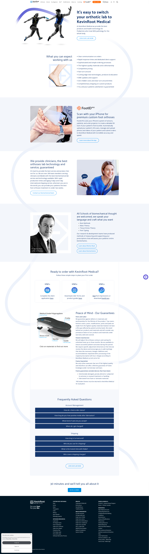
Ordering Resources (103, 523)
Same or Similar (79, 532)
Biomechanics (101, 517)
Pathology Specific (57, 516)
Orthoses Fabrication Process (60, 536)
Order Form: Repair (57, 528)
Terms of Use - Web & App (104, 541)
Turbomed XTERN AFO (81, 503)
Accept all (16, 543)
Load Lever (55, 521)
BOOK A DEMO (74, 490)
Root (54, 503)
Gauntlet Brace (79, 507)
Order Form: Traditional (81, 523)
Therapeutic (56, 509)
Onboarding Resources (103, 511)
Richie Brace (79, 505)
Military (55, 513)
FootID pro (105, 298)
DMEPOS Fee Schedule (81, 528)
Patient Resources (102, 524)
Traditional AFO (79, 509)
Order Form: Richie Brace (82, 521)
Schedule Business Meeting (104, 513)
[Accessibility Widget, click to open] (145, 277)
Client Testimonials (103, 536)
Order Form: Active (80, 519)
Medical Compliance (81, 530)
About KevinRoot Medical (104, 526)
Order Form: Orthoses (58, 526)
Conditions (101, 515)
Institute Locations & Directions (105, 532)
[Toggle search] (117, 2)
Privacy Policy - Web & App (104, 539)
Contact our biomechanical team (43, 193)
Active (54, 505)
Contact (100, 528)
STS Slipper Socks (57, 523)
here (51, 298)
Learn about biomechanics (87, 251)
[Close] (31, 534)
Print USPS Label (57, 534)
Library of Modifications (104, 519)
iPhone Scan (101, 521)
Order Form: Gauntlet (81, 524)
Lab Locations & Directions (104, 530)
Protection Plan (56, 530)
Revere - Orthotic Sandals (104, 505)
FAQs (99, 534)
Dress (54, 507)
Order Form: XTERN (80, 517)
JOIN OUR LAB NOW (86, 38)
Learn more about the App (87, 140)
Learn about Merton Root (87, 246)
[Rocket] (84, 178)
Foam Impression (57, 524)
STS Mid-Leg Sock (80, 513)
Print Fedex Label (57, 532)
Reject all (17, 546)
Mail (94, 296)
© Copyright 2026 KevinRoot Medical (37, 549)
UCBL (54, 511)
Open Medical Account (103, 510)
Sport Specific (56, 514)
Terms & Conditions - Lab (104, 538)
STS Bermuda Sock (80, 515)
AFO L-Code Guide (80, 526)
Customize (16, 550)
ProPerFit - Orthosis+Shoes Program (106, 503)
